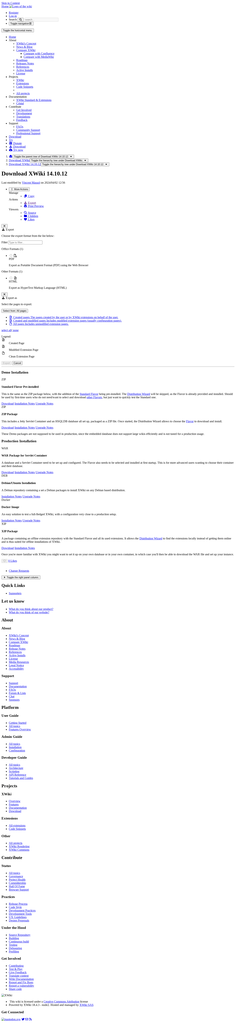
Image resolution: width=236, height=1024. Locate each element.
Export (31, 202)
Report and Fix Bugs (21, 982)
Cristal (20, 103)
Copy (30, 196)
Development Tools (20, 913)
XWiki (20, 80)
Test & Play (15, 969)
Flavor (190, 421)
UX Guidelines (18, 917)
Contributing (16, 965)
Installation (15, 747)
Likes (30, 219)
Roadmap (21, 60)
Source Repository (19, 934)
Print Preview (35, 206)
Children (32, 216)
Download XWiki (19, 160)
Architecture (16, 768)
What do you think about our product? (31, 609)
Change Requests (19, 570)
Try (11, 140)
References (22, 66)
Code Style (15, 907)
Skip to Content (10, 3)
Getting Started (17, 722)
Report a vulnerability (21, 985)
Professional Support (28, 133)
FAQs (19, 126)
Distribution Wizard (138, 394)
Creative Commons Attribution (61, 1001)
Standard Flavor (89, 394)
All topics (14, 726)
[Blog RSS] (30, 1019)
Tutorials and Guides (21, 778)
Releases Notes (25, 63)
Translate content (19, 975)
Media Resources (19, 662)
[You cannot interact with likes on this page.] (4, 561)
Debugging (15, 948)
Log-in (13, 16)
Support (13, 683)
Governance (16, 876)
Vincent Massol (31, 182)
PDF (11, 258)
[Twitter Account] (23, 1019)
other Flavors (94, 397)
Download (15, 136)
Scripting (14, 771)
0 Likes (12, 560)
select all (6, 330)
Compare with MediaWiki (39, 56)
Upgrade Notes (44, 403)
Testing (13, 944)
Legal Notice (16, 665)
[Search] (21, 20)
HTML (13, 281)
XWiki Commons (19, 849)
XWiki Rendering (19, 846)
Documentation (18, 686)
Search (13, 19)
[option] (122, 260)
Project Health (17, 879)
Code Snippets (24, 86)
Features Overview (20, 729)
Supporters (15, 593)
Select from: (15, 310)
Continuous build (19, 941)
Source (31, 212)
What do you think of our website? (29, 612)
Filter (4, 242)
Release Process (18, 903)
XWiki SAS (86, 1004)
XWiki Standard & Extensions (33, 100)
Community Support (28, 130)
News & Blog (24, 46)
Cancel (17, 363)
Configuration (17, 750)
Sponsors (14, 699)
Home (12, 36)
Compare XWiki (25, 50)
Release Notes (17, 648)
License (20, 73)
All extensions (17, 825)
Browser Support (19, 889)
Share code (15, 989)
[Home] (11, 156)
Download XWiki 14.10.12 (25, 164)
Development (24, 113)
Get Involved (24, 110)
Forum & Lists (17, 693)
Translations (23, 116)
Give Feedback (18, 972)
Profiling (14, 951)
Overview (14, 801)
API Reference (17, 774)
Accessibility (16, 668)
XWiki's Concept (26, 43)
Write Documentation (21, 979)
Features (14, 804)
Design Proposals (19, 920)
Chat (11, 696)
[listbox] (118, 268)
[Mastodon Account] (10, 1019)
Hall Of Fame (17, 886)
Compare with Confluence (39, 53)
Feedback (21, 120)
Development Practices (22, 910)
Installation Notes (25, 403)
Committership (17, 883)
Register (13, 12)
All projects (23, 93)
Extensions (22, 83)
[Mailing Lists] (27, 1019)
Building (14, 938)
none (15, 330)
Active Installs (24, 70)
